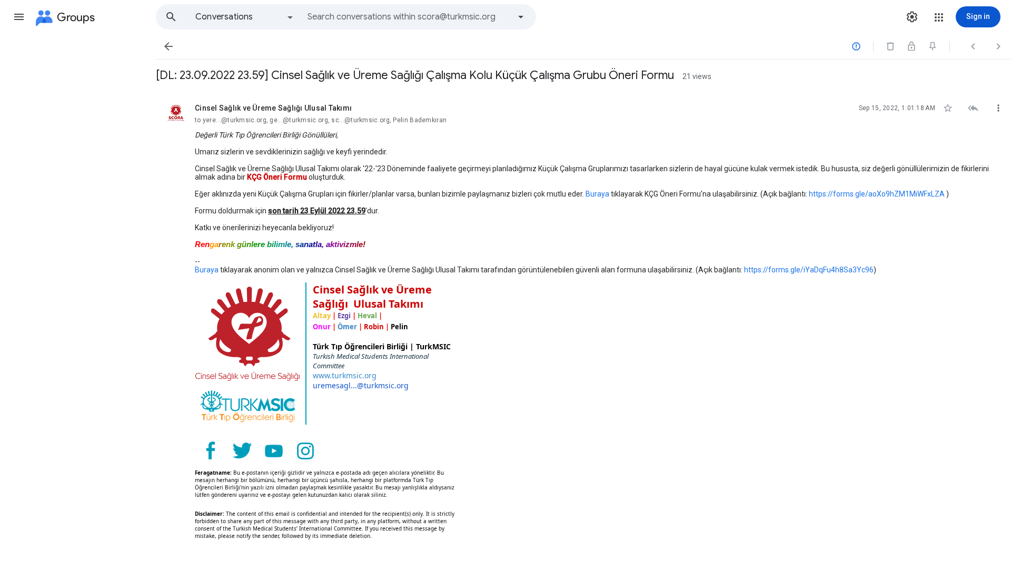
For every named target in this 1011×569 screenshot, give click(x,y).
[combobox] (408, 17)
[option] (245, 17)
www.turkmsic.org (344, 375)
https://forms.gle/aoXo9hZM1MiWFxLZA (877, 194)
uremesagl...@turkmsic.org (361, 385)
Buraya (597, 194)
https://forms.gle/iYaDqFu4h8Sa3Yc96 (809, 270)
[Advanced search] (521, 17)
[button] (19, 17)
